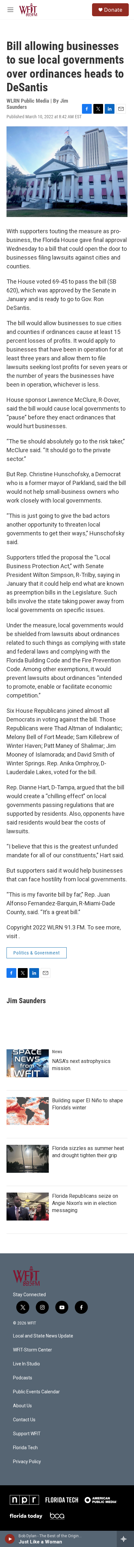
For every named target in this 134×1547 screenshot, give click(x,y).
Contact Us (24, 1419)
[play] (10, 1539)
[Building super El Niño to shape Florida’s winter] (28, 1111)
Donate (113, 10)
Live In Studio (26, 1364)
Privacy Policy (27, 1461)
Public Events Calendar (36, 1391)
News (57, 1051)
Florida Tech (25, 1447)
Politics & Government (36, 952)
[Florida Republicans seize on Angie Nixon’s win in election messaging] (28, 1207)
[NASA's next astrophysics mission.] (28, 1063)
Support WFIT (27, 1433)
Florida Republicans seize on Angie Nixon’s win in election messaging (85, 1203)
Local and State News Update (43, 1336)
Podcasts (22, 1377)
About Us (22, 1405)
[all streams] (125, 1539)
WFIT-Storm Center (32, 1350)
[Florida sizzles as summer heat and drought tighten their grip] (28, 1159)
